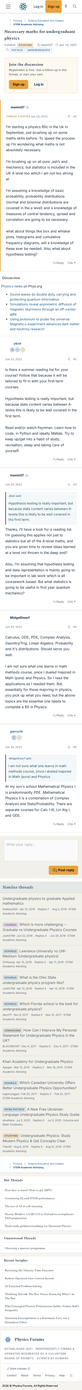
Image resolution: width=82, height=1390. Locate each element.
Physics (17, 50)
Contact (12, 1375)
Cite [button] (70, 263)
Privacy (50, 1375)
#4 (75, 626)
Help (62, 1375)
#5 (75, 747)
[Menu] (8, 6)
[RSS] (71, 1375)
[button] (69, 116)
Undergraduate (38, 50)
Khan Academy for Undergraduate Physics (38, 1061)
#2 (75, 359)
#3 (75, 484)
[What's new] (66, 6)
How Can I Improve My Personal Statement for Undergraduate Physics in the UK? (40, 1035)
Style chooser (18, 1368)
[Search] (74, 6)
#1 (75, 116)
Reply (60, 263)
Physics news (12, 286)
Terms (37, 1375)
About (24, 1375)
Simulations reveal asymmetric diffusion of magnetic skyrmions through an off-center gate (43, 309)
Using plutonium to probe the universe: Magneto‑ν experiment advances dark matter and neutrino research (45, 324)
